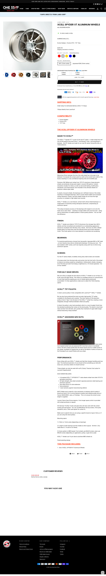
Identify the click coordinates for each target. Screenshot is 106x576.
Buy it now (79, 82)
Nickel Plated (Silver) (62, 56)
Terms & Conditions (24, 544)
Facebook (62, 549)
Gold (66, 56)
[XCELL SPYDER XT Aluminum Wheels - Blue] (17, 524)
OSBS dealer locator (45, 554)
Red (59, 56)
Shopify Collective (44, 556)
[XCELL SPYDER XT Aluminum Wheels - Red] (10, 524)
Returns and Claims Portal (26, 549)
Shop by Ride (35, 8)
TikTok (61, 551)
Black (74, 56)
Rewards (92, 8)
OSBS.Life (84, 8)
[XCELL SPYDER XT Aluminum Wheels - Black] (19, 524)
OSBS (27, 8)
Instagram (62, 544)
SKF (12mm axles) (64, 63)
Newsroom (42, 559)
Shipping (59, 49)
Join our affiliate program (46, 549)
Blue (70, 56)
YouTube (62, 546)
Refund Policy (22, 546)
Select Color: (68, 53)
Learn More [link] (84, 70)
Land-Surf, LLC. (63, 22)
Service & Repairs (73, 8)
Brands (41, 546)
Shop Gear (61, 8)
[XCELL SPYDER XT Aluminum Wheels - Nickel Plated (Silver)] (13, 524)
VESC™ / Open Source (49, 8)
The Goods (42, 544)
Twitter (62, 554)
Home (21, 8)
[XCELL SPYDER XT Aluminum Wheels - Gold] (15, 524)
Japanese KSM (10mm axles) (80, 63)
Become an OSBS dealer (46, 551)
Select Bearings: (64, 60)
